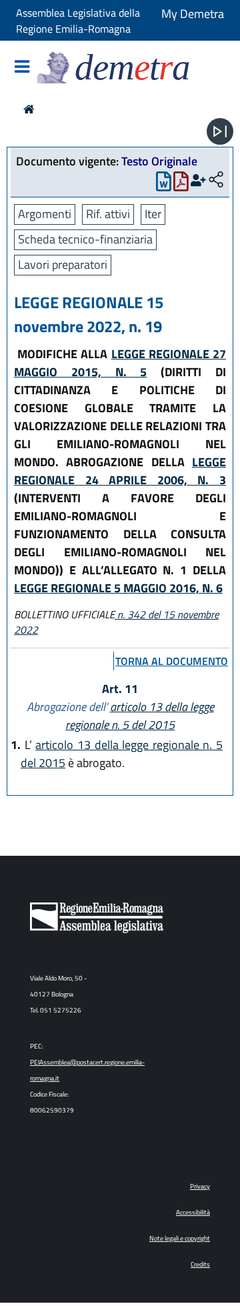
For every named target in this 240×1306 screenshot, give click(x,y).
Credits (200, 1264)
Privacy (200, 1186)
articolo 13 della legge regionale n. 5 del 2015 (139, 716)
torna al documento (171, 661)
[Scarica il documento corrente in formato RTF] (163, 184)
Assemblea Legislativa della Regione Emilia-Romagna (78, 21)
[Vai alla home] (29, 109)
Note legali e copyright (179, 1238)
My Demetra (192, 14)
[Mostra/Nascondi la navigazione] (22, 67)
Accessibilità (193, 1212)
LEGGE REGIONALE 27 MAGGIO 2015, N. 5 (120, 363)
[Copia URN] (216, 180)
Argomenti (44, 214)
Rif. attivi (108, 214)
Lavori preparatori (62, 264)
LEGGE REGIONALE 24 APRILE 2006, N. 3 (120, 471)
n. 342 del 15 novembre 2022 (116, 622)
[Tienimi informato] (198, 180)
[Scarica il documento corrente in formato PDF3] (181, 184)
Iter (153, 214)
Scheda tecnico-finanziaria (85, 239)
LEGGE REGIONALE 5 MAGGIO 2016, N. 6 (118, 588)
